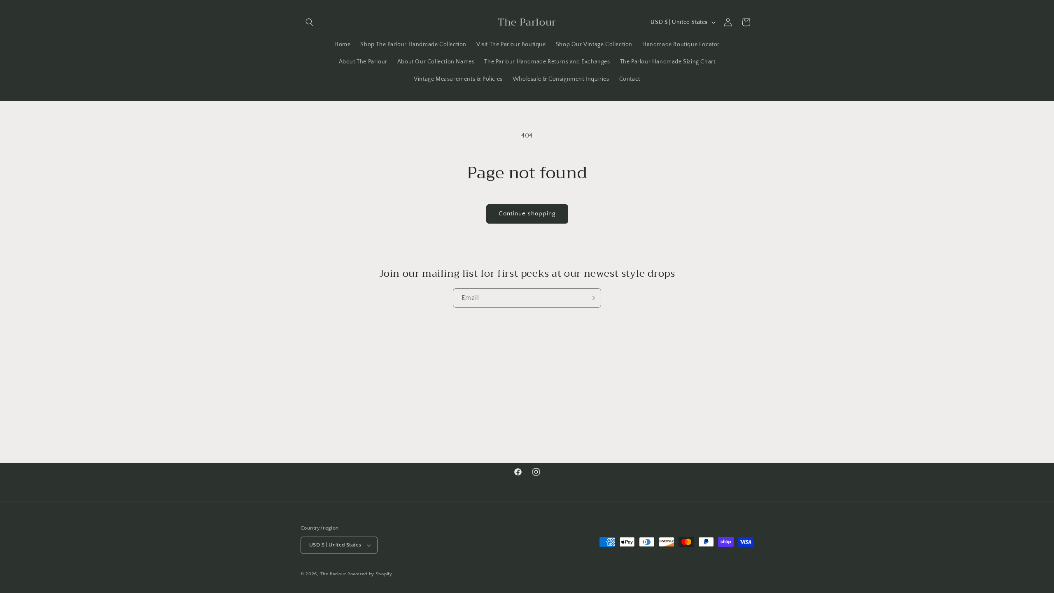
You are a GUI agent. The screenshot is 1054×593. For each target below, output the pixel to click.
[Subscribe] (592, 298)
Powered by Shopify (369, 574)
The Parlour (333, 574)
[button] (310, 22)
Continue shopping (527, 213)
